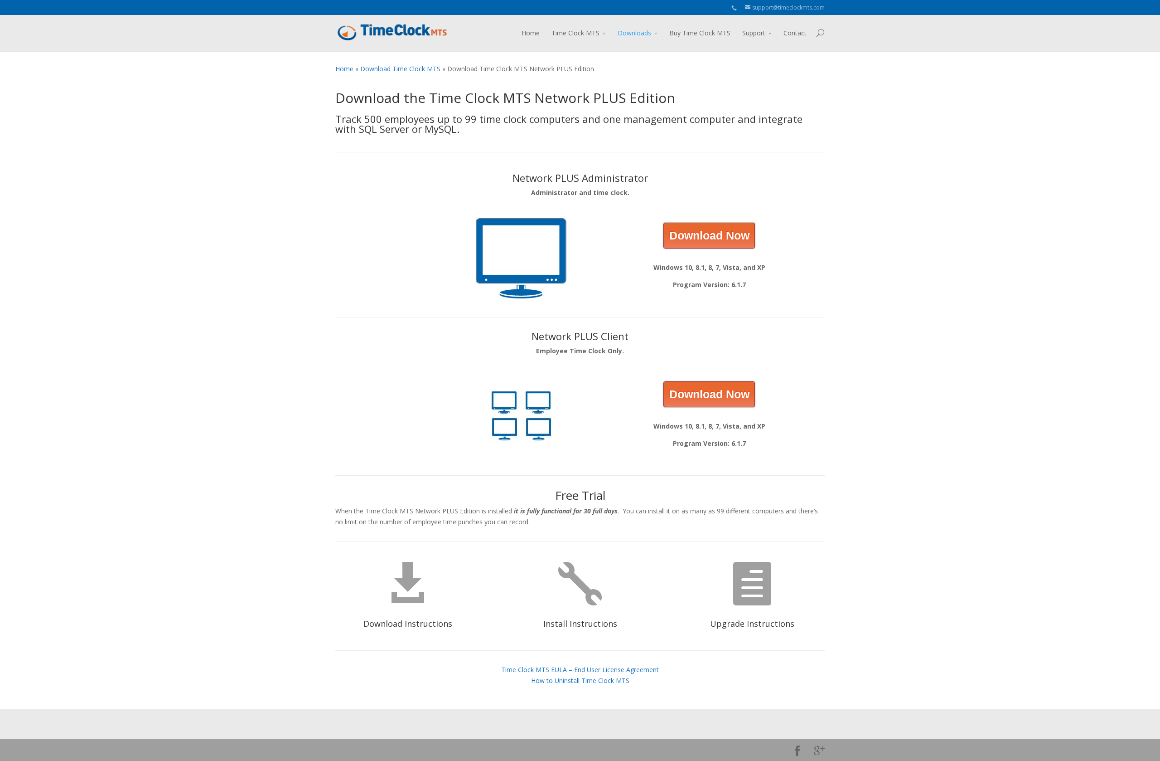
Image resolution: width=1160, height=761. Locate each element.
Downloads (634, 33)
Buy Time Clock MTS (699, 33)
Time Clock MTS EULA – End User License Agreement (580, 669)
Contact (795, 33)
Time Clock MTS (575, 33)
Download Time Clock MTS (400, 68)
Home (531, 33)
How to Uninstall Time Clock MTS (580, 680)
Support (753, 33)
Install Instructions (580, 623)
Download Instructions (407, 623)
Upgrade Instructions (752, 623)
